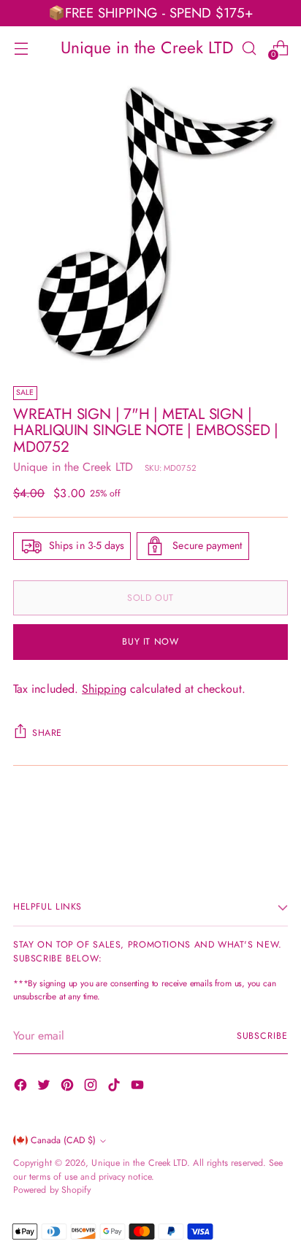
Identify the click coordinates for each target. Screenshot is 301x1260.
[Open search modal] (249, 48)
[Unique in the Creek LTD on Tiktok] (115, 1087)
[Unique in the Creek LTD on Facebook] (22, 1087)
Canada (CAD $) (63, 1140)
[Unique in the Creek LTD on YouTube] (139, 1087)
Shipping (104, 688)
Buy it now (150, 641)
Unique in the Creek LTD (73, 466)
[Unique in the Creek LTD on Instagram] (92, 1087)
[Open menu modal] (21, 48)
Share (47, 733)
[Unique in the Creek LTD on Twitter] (45, 1087)
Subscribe (262, 1035)
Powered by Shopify (52, 1189)
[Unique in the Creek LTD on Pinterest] (68, 1087)
